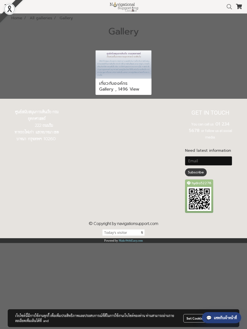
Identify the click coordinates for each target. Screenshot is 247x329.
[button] (228, 6)
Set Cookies (195, 318)
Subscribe (196, 172)
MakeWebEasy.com (131, 240)
